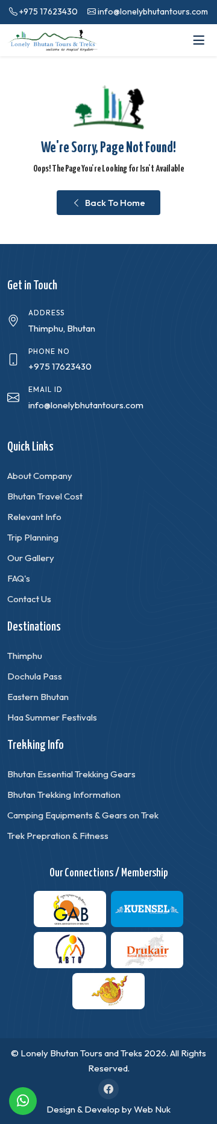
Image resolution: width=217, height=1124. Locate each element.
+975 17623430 (48, 11)
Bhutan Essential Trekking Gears (71, 774)
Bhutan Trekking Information (64, 794)
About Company (39, 475)
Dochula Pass (34, 676)
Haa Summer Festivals (52, 717)
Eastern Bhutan (38, 696)
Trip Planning (32, 537)
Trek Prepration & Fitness (57, 835)
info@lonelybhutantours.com (153, 11)
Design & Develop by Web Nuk (108, 1109)
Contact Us (29, 599)
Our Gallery (30, 558)
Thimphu (24, 655)
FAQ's (18, 578)
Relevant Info (34, 516)
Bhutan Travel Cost (45, 496)
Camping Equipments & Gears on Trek (83, 815)
